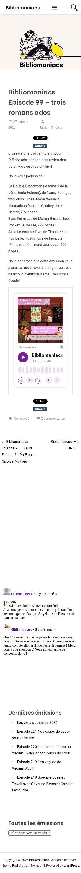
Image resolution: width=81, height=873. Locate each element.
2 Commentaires (53, 418)
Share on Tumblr (40, 146)
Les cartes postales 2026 (37, 722)
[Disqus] (40, 524)
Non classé (21, 418)
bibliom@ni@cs (51, 127)
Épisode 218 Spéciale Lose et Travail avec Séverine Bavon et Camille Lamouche (42, 784)
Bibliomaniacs (23, 7)
